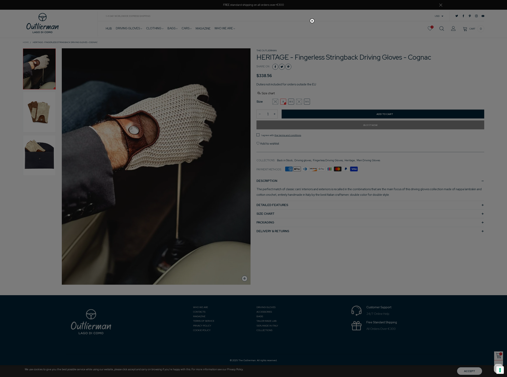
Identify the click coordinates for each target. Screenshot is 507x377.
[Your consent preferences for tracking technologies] (500, 370)
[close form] (312, 20)
